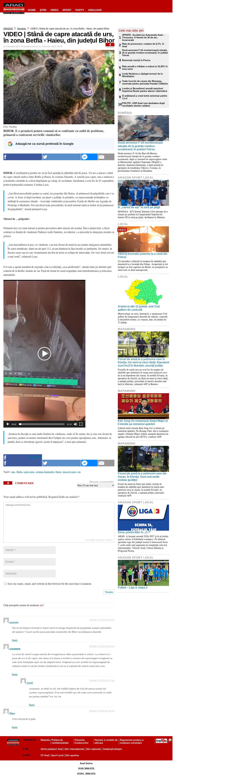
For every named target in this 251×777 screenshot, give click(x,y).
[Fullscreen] (81, 424)
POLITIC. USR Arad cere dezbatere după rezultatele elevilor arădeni (143, 104)
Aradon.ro (29, 740)
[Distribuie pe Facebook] (22, 157)
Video (54, 10)
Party (79, 10)
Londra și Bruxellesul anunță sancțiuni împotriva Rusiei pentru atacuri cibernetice (144, 89)
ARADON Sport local (136, 177)
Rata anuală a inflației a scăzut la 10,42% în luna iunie (145, 67)
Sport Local (57, 755)
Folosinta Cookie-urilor (81, 741)
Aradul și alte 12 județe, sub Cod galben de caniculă (139, 308)
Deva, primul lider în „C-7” (134, 532)
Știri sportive (72, 755)
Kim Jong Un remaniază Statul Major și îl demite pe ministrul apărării (143, 422)
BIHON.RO (35, 457)
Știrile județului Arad (52, 749)
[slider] (41, 424)
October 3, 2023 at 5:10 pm (101, 620)
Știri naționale (93, 749)
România (21, 28)
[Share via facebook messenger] (89, 157)
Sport (66, 10)
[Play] (8, 424)
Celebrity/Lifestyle (112, 749)
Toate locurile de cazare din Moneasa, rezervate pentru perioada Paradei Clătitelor (145, 82)
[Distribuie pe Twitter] (61, 157)
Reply (15, 640)
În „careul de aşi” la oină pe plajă (139, 207)
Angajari (95, 10)
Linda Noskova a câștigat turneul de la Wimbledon (142, 75)
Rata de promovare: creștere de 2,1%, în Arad (143, 45)
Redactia (45, 740)
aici (41, 605)
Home (32, 10)
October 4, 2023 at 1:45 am (101, 680)
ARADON (8, 28)
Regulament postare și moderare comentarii (132, 741)
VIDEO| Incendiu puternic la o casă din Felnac (142, 255)
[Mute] (75, 424)
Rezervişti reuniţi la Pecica (136, 60)
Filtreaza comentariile (101, 482)
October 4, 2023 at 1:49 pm (101, 711)
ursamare (15, 648)
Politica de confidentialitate (60, 741)
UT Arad (45, 755)
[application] (44, 354)
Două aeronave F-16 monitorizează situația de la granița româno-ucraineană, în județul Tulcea (145, 53)
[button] (44, 354)
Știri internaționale (74, 749)
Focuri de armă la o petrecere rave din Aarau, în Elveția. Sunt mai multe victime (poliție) (142, 476)
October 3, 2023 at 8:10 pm (101, 646)
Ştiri (43, 10)
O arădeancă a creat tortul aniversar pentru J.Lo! (144, 97)
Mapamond (127, 329)
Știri (26, 749)
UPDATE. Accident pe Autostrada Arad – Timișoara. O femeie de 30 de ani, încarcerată (143, 37)
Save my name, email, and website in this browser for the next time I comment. (50, 583)
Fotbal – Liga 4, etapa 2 (133, 587)
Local (123, 224)
